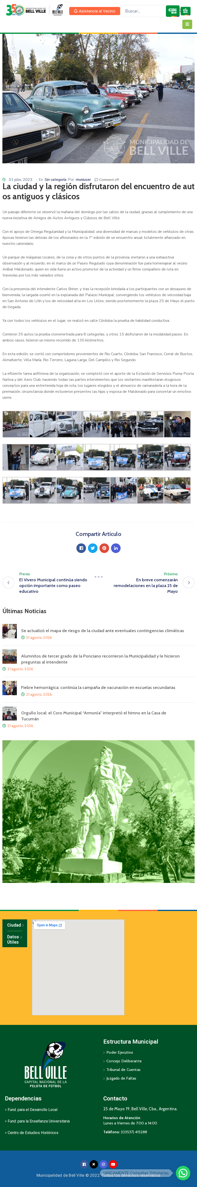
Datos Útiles (13, 939)
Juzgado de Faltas (121, 1078)
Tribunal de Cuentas (123, 1069)
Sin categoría (55, 179)
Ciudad (14, 925)
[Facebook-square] (84, 1164)
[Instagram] (103, 1164)
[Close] (94, 1164)
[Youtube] (113, 1164)
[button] (94, 11)
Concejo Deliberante (124, 1061)
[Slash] (98, 577)
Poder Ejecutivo (119, 1052)
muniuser (83, 179)
